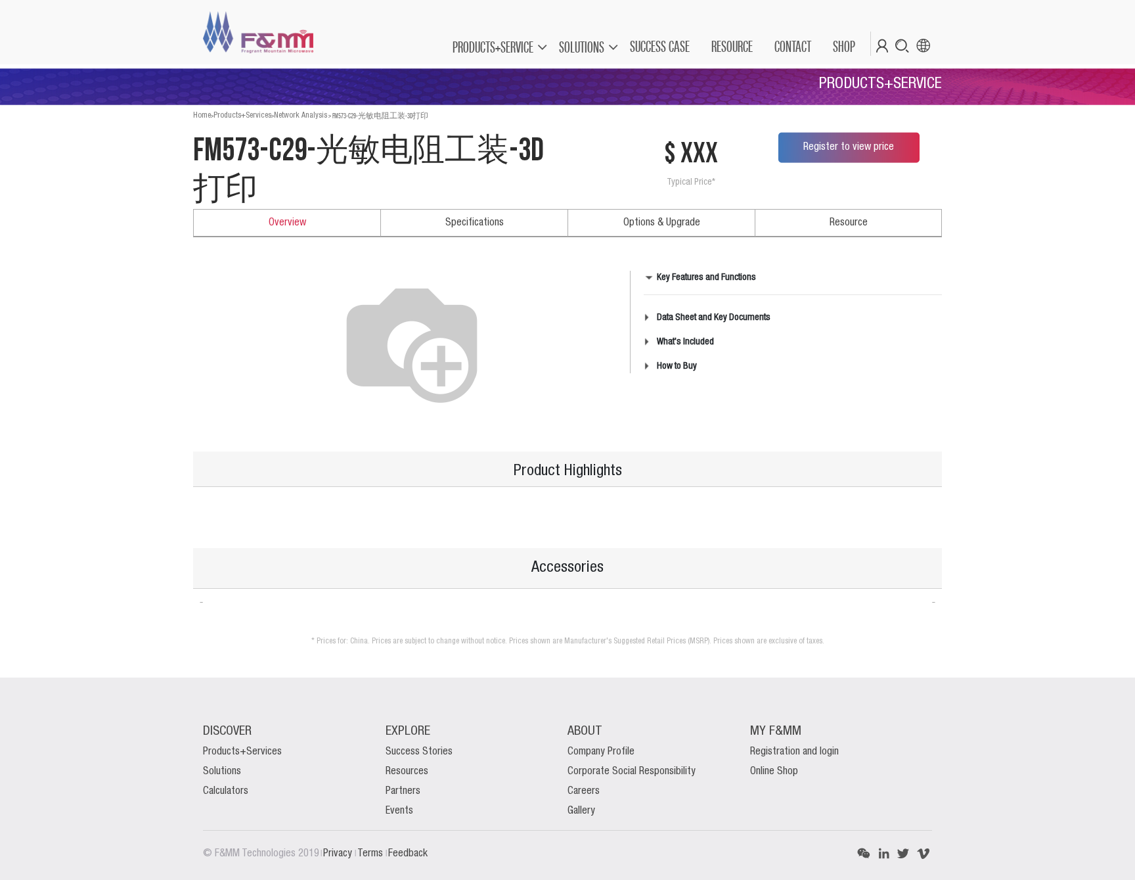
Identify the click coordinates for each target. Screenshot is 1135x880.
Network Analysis (300, 115)
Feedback (408, 853)
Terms (371, 853)
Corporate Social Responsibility (632, 771)
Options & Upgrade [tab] (661, 222)
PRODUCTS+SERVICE (493, 47)
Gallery (581, 811)
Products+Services (242, 115)
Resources (407, 771)
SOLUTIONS (581, 47)
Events (399, 811)
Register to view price (848, 147)
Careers (584, 791)
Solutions (222, 771)
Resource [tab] (849, 222)
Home (202, 115)
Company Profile (601, 751)
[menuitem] (659, 47)
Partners (403, 791)
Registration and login (794, 751)
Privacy (339, 853)
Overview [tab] (287, 222)
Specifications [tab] (474, 222)
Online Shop (774, 771)
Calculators (225, 791)
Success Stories (419, 751)
